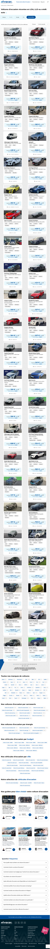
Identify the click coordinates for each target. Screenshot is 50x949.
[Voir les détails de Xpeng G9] (37, 143)
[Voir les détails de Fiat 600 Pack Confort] (37, 409)
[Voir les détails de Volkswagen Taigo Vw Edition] (37, 542)
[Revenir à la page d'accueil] (6, 2)
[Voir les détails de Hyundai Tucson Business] (12, 40)
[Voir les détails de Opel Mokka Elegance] (37, 40)
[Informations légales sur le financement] (18, 47)
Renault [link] (2, 932)
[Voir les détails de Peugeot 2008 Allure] (12, 66)
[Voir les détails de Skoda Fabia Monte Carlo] (12, 462)
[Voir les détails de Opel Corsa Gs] (37, 382)
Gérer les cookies (30, 946)
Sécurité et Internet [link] (32, 943)
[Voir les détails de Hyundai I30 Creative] (37, 302)
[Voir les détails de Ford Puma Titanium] (12, 382)
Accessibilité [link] (17, 946)
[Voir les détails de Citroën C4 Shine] (12, 302)
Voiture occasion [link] (4, 928)
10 (22, 664)
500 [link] (14, 933)
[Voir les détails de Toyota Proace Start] (12, 355)
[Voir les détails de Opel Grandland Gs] (37, 515)
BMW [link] (2, 937)
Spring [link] (15, 932)
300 (32, 664)
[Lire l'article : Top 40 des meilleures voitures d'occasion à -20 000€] (13, 849)
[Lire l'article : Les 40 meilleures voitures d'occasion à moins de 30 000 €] (30, 849)
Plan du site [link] (23, 946)
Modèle (10, 17)
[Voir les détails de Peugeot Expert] (12, 248)
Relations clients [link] (41, 943)
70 (26, 664)
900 (22, 666)
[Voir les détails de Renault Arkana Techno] (37, 355)
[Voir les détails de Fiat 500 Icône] (37, 329)
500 (34, 664)
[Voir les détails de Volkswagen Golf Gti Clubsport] (12, 436)
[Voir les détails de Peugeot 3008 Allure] (12, 118)
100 (30, 664)
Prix (23, 17)
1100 (25, 666)
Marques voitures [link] (31, 935)
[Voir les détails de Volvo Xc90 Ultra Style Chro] (12, 623)
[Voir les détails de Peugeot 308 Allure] (37, 222)
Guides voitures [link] (30, 933)
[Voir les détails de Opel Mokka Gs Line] (37, 462)
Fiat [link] (1, 939)
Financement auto (36, 2)
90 (28, 664)
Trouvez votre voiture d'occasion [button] (23, 2)
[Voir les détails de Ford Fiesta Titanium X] (12, 170)
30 (24, 664)
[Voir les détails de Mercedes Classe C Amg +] (12, 569)
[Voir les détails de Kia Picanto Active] (12, 488)
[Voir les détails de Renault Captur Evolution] (12, 515)
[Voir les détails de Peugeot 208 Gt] (12, 196)
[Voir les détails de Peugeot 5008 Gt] (37, 488)
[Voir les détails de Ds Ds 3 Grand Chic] (12, 596)
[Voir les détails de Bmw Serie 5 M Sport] (12, 649)
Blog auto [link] (29, 937)
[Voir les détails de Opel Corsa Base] (12, 222)
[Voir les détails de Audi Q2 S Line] (37, 275)
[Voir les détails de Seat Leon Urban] (37, 92)
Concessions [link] (30, 932)
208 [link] (14, 930)
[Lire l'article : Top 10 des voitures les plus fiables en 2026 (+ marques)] (46, 849)
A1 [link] (14, 937)
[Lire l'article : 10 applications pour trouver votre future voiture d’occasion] (46, 817)
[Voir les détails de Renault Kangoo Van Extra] (12, 92)
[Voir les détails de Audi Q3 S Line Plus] (37, 196)
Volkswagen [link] (3, 935)
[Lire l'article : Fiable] (13, 817)
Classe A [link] (15, 935)
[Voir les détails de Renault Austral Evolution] (37, 596)
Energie (17, 17)
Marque (4, 17)
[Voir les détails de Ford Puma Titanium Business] (37, 436)
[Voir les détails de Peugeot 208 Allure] (37, 248)
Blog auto (43, 2)
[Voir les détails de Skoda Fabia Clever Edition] (12, 542)
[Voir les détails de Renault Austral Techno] (37, 569)
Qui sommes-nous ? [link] (31, 928)
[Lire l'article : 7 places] (30, 814)
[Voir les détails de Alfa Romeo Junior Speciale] (37, 66)
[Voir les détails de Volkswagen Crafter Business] (12, 143)
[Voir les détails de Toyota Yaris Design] (37, 623)
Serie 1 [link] (15, 939)
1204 (27, 666)
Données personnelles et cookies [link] (20, 943)
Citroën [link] (2, 933)
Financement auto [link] (31, 930)
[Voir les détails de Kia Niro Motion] (37, 649)
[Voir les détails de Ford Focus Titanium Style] (12, 275)
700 (36, 664)
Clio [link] (15, 928)
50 (25, 664)
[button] (48, 2)
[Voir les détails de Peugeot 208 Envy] (12, 329)
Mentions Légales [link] (8, 943)
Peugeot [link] (2, 930)
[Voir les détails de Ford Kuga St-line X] (37, 170)
